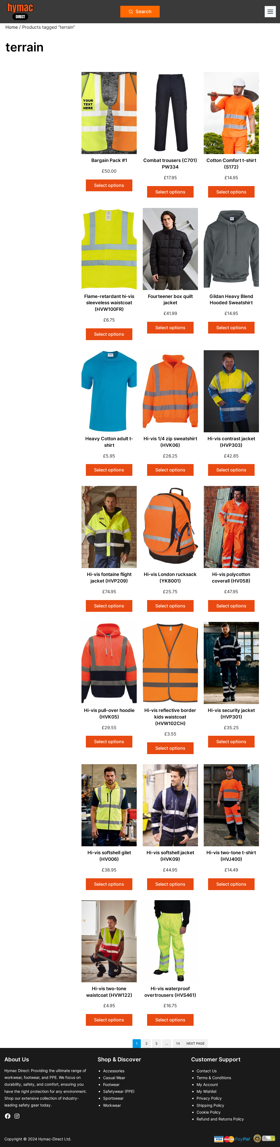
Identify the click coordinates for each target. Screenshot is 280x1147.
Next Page (195, 1043)
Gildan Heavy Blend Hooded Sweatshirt (231, 300)
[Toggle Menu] (270, 11)
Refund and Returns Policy (220, 1119)
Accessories (113, 1070)
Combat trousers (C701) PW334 (170, 164)
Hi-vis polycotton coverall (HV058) (231, 578)
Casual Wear (114, 1077)
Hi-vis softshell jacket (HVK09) (170, 856)
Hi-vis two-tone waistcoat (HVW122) (109, 992)
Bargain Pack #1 (109, 160)
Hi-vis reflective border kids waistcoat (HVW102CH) (170, 717)
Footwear (111, 1084)
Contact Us (207, 1070)
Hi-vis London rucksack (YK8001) (170, 578)
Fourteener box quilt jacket (170, 300)
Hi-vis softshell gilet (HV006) (109, 856)
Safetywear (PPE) (119, 1091)
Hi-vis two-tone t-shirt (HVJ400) (231, 856)
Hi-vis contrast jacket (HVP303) (231, 442)
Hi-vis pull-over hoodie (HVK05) (109, 714)
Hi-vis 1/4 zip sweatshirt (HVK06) (170, 442)
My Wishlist (207, 1091)
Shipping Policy (210, 1105)
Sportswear (113, 1098)
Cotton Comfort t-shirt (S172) (231, 164)
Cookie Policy (209, 1112)
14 (178, 1043)
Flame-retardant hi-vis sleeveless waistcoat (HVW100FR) (109, 303)
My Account (207, 1084)
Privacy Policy (209, 1098)
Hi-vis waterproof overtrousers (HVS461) (170, 992)
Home (11, 27)
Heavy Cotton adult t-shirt (109, 442)
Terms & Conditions (214, 1077)
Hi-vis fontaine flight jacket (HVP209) (109, 578)
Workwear (112, 1105)
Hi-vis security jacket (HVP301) (231, 714)
